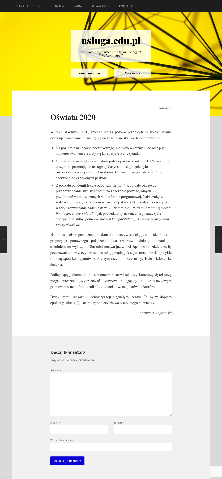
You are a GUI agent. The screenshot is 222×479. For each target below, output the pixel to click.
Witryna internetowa (61, 440)
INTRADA (22, 6)
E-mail (119, 422)
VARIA (77, 6)
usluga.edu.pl (111, 40)
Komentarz (56, 370)
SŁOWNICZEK (100, 6)
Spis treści (132, 72)
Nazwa (55, 422)
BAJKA (59, 6)
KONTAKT (126, 6)
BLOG (42, 6)
